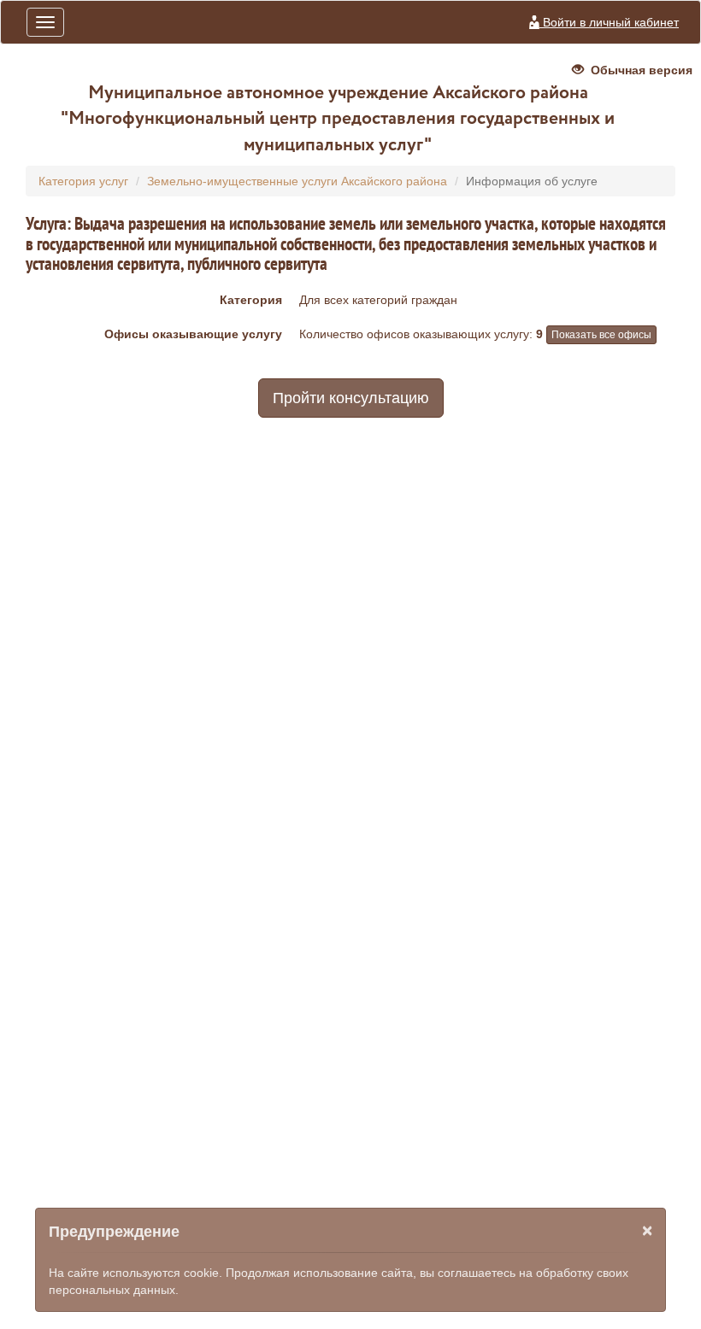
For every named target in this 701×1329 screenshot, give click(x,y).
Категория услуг (83, 181)
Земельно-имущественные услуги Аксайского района (297, 181)
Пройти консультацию (351, 398)
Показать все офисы (601, 335)
